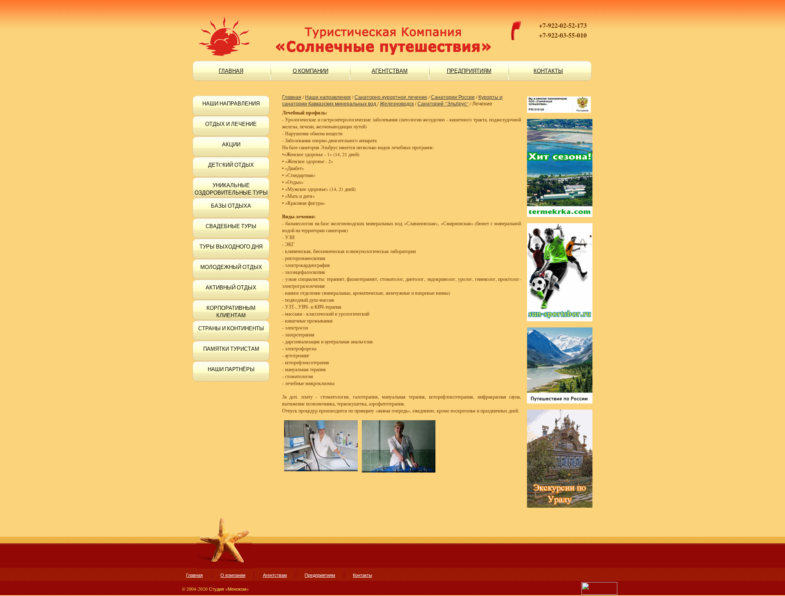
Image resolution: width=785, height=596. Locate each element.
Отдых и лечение (231, 124)
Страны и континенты (231, 328)
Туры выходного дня (231, 246)
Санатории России (453, 97)
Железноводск (397, 103)
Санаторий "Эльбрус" (443, 103)
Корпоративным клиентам (231, 311)
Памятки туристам (231, 348)
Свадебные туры (231, 226)
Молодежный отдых (231, 267)
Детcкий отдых (231, 164)
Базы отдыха (231, 205)
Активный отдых (231, 287)
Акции (231, 144)
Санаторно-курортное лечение (390, 97)
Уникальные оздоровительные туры (231, 188)
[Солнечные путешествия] (310, 24)
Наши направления (231, 103)
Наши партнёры (231, 369)
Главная (291, 97)
